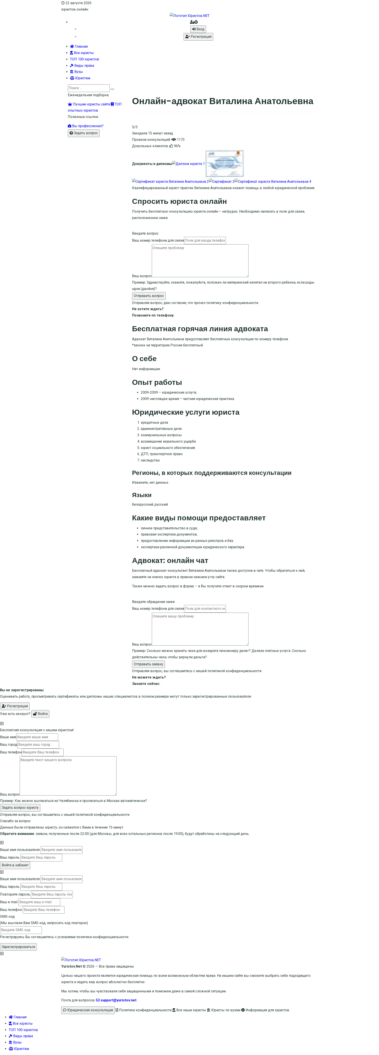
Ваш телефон (11, 752)
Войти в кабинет (15, 865)
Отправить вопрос (149, 296)
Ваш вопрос (142, 276)
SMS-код (44, 919)
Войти (42, 714)
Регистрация (200, 36)
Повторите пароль (15, 894)
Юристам (82, 78)
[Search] (112, 89)
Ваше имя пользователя (20, 850)
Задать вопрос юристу (20, 807)
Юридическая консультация (89, 1010)
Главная (81, 46)
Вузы (78, 72)
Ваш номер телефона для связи (158, 240)
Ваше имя (8, 737)
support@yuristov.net (118, 1000)
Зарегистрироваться (18, 947)
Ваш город (8, 744)
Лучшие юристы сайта (91, 104)
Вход (200, 29)
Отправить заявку (148, 664)
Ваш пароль (10, 857)
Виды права (83, 65)
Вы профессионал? (87, 126)
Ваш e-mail (9, 902)
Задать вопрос (85, 133)
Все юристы (83, 53)
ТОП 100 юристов (84, 59)
